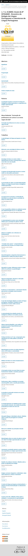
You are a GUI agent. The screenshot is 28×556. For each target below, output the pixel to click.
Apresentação (4, 81)
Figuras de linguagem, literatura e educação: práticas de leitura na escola (12, 279)
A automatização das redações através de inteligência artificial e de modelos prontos (12, 314)
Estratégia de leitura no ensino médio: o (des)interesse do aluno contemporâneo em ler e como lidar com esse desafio (13, 160)
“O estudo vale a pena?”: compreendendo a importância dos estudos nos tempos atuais (12, 244)
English (4, 511)
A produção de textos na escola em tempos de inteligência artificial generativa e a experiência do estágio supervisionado (13, 103)
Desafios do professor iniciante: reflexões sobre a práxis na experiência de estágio (13, 462)
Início (2, 4)
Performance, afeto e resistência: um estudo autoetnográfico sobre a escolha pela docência (12, 382)
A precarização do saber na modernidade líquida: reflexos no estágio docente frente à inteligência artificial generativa (13, 184)
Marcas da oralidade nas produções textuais (12, 428)
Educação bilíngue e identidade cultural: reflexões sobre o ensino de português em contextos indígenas (13, 417)
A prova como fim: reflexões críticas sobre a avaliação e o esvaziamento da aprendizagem (12, 497)
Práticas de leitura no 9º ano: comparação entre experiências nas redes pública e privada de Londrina (13, 338)
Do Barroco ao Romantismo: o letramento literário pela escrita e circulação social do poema (14, 290)
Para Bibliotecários (6, 528)
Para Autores (5, 526)
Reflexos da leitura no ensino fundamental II (12, 360)
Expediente (4, 64)
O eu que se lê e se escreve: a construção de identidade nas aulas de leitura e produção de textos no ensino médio (12, 198)
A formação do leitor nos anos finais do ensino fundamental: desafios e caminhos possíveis (13, 371)
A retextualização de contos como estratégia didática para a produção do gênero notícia (12, 221)
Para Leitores (5, 524)
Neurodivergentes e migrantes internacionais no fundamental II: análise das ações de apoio (13, 255)
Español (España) (6, 513)
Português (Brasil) (6, 515)
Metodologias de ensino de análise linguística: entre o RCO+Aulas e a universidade (12, 350)
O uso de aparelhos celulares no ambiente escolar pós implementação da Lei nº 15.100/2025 (13, 209)
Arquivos (7, 4)
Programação (4, 72)
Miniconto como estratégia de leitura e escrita (12, 149)
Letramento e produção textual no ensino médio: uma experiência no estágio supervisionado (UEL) (13, 450)
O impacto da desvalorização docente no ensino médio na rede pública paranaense (13, 172)
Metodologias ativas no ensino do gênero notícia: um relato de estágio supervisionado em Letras (13, 439)
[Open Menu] (1, 1)
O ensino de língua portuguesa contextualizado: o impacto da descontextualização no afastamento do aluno (13, 485)
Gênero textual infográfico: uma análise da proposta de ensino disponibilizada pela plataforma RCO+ (12, 326)
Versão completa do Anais (7, 90)
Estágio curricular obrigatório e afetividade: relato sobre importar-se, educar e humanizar (13, 473)
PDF (4, 68)
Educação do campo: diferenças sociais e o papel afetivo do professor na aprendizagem (13, 268)
